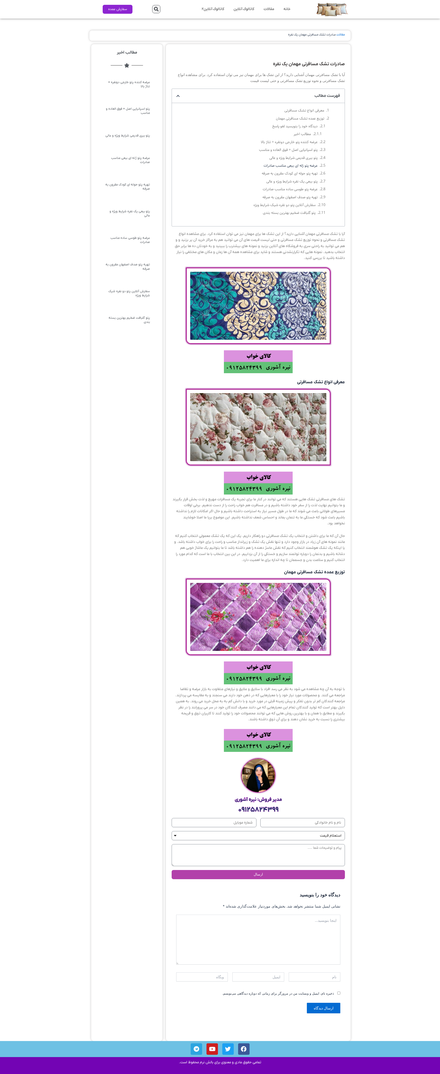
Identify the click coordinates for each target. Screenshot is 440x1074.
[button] (156, 9)
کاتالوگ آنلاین (244, 9)
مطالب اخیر (302, 134)
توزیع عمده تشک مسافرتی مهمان (300, 118)
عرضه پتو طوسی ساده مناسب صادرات (290, 189)
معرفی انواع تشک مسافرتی (304, 110)
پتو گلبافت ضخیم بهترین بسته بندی (289, 213)
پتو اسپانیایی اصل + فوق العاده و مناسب (288, 150)
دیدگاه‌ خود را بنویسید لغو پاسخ (295, 126)
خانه (286, 9)
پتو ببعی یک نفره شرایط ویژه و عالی (292, 181)
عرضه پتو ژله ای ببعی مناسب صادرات (291, 166)
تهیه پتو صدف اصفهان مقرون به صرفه (290, 197)
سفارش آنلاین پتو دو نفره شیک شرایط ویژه (284, 205)
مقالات (269, 9)
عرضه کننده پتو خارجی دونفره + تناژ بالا (289, 142)
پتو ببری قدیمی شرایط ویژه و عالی (293, 158)
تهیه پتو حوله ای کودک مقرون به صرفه (290, 173)
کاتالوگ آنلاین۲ (213, 9)
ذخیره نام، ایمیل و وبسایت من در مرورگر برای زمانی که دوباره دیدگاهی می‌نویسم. (278, 993)
